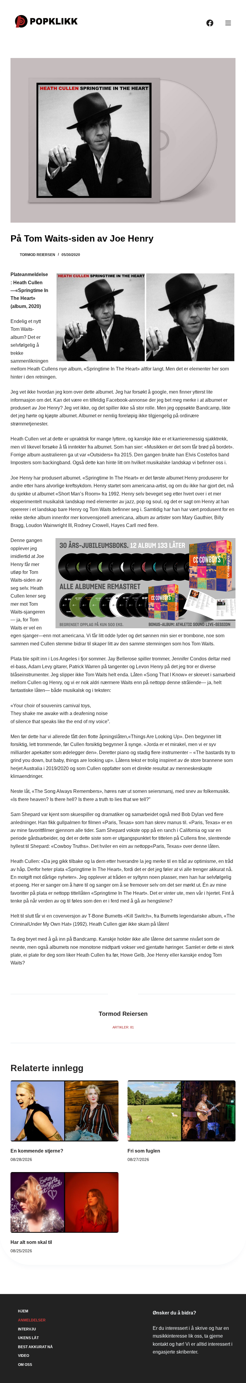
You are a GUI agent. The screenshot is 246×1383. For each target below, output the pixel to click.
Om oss (25, 1365)
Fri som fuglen (144, 1150)
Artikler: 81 (123, 1027)
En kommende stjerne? (36, 1150)
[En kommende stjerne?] (64, 1110)
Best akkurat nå (35, 1347)
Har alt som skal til (31, 1242)
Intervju (27, 1329)
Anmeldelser (32, 1320)
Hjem (23, 1311)
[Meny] (228, 23)
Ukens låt (28, 1338)
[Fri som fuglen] (182, 1110)
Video (23, 1356)
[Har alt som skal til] (64, 1202)
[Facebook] (209, 23)
